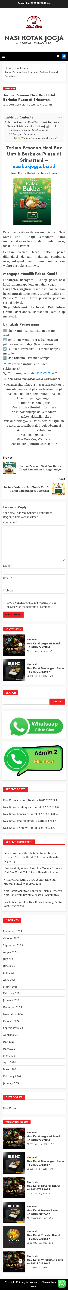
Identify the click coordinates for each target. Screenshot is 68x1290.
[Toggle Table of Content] (58, 117)
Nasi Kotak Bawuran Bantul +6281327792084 (30, 814)
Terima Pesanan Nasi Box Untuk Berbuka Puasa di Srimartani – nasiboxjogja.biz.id (33, 124)
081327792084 (44, 373)
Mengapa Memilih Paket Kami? (31, 130)
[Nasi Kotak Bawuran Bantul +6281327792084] (14, 1187)
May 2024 (9, 1055)
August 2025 (10, 952)
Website (8, 590)
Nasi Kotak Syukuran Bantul (21, 868)
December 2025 (12, 931)
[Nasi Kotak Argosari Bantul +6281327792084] (14, 645)
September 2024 (13, 1028)
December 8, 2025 (38, 676)
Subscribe (64, 56)
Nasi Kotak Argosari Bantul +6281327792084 (43, 645)
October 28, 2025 (38, 1218)
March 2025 (10, 986)
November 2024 (12, 1014)
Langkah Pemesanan (25, 134)
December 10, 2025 (39, 651)
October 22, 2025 (38, 1268)
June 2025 (9, 966)
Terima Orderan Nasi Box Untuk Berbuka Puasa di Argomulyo (33, 893)
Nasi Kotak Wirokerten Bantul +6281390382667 (45, 1261)
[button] (3, 56)
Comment (10, 522)
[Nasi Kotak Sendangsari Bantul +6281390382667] (14, 670)
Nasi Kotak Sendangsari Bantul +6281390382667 (45, 670)
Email (7, 578)
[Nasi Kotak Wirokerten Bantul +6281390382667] (14, 1261)
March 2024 (10, 1069)
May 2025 (9, 972)
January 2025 (11, 1000)
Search (11, 693)
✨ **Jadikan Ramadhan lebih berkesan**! (38, 138)
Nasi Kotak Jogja (34, 38)
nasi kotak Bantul (14, 902)
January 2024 (11, 1083)
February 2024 (12, 1076)
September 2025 (13, 945)
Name (7, 565)
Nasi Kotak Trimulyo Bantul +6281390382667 (30, 828)
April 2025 (9, 979)
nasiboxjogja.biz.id (34, 166)
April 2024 (9, 1062)
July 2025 (8, 959)
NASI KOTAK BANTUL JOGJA (21, 879)
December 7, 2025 (38, 1194)
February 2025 (12, 993)
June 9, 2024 (46, 105)
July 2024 (8, 1041)
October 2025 (11, 938)
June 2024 (9, 1048)
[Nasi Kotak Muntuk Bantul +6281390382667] (14, 1212)
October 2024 (11, 1021)
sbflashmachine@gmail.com (20, 105)
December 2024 (12, 1007)
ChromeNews (48, 1282)
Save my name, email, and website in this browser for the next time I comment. (31, 605)
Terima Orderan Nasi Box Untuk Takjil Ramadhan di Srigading (31, 857)
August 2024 (10, 1035)
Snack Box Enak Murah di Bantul (23, 853)
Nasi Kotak (9, 88)
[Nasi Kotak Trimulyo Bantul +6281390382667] (14, 1237)
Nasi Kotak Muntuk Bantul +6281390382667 (29, 821)
